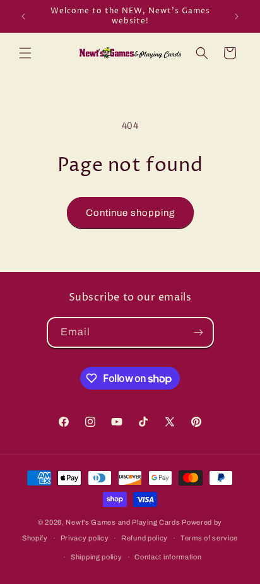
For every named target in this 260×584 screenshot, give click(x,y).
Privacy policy (85, 538)
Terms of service (209, 538)
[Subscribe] (199, 332)
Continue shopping (130, 213)
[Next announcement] (237, 16)
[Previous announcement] (23, 16)
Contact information (167, 557)
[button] (25, 53)
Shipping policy (96, 557)
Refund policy (144, 538)
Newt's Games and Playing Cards (123, 522)
